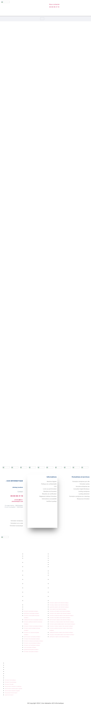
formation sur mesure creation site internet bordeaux (61, 622)
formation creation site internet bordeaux (61, 554)
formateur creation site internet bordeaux (61, 556)
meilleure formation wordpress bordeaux (33, 619)
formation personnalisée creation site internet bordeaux (62, 624)
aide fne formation (11, 678)
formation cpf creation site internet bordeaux (62, 562)
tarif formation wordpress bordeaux (32, 636)
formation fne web (11, 667)
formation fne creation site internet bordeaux (62, 571)
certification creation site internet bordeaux (61, 600)
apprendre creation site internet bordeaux (61, 558)
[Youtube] (42, 12)
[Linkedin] (36, 12)
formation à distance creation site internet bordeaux (61, 615)
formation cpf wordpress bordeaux (32, 645)
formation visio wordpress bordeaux (32, 643)
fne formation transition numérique (15, 669)
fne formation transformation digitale (16, 671)
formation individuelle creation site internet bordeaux (61, 634)
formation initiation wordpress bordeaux (33, 626)
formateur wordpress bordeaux (32, 609)
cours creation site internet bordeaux (60, 560)
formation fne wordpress (13, 665)
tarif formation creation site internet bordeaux (62, 573)
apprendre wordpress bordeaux (32, 607)
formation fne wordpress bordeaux (32, 639)
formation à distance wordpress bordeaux (33, 641)
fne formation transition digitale (15, 673)
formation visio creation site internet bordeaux (62, 564)
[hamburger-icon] (42, 18)
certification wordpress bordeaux (33, 556)
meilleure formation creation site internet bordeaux (61, 632)
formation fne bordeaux (13, 663)
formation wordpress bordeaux (32, 554)
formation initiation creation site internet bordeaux (61, 626)
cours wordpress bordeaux (31, 605)
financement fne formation (13, 675)
